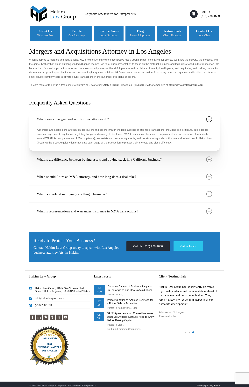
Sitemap (201, 385)
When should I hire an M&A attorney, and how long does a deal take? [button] (86, 177)
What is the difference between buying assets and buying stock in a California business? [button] (99, 159)
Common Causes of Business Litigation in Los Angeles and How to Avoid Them (130, 288)
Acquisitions (124, 308)
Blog (120, 294)
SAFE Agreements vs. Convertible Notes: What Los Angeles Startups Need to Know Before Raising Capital (130, 317)
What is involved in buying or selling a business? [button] (72, 194)
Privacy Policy (213, 385)
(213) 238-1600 (43, 305)
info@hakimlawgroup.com (49, 298)
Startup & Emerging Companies (123, 329)
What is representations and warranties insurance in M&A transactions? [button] (87, 211)
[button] (148, 246)
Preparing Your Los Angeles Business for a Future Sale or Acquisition (130, 301)
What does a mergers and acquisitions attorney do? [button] (73, 119)
